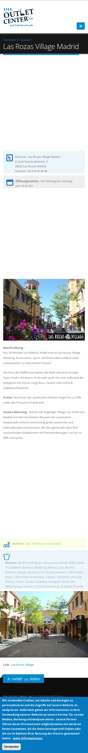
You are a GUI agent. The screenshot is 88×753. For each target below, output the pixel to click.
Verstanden (11, 746)
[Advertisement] (44, 106)
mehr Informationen (28, 738)
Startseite (9, 40)
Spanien (25, 40)
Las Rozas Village (22, 665)
